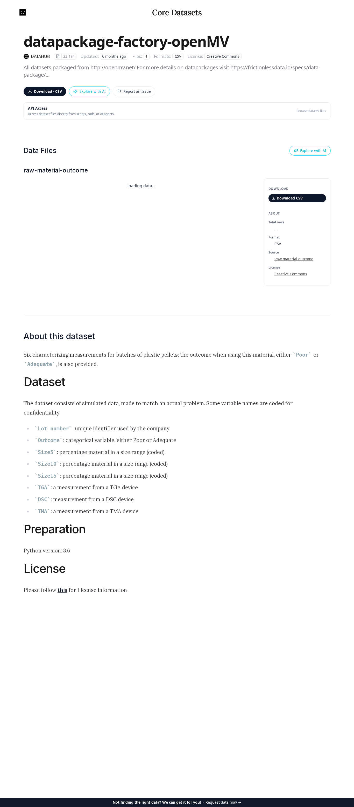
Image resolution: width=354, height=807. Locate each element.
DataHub (40, 56)
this (62, 590)
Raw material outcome (293, 258)
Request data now (177, 802)
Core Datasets (177, 12)
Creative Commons (290, 273)
